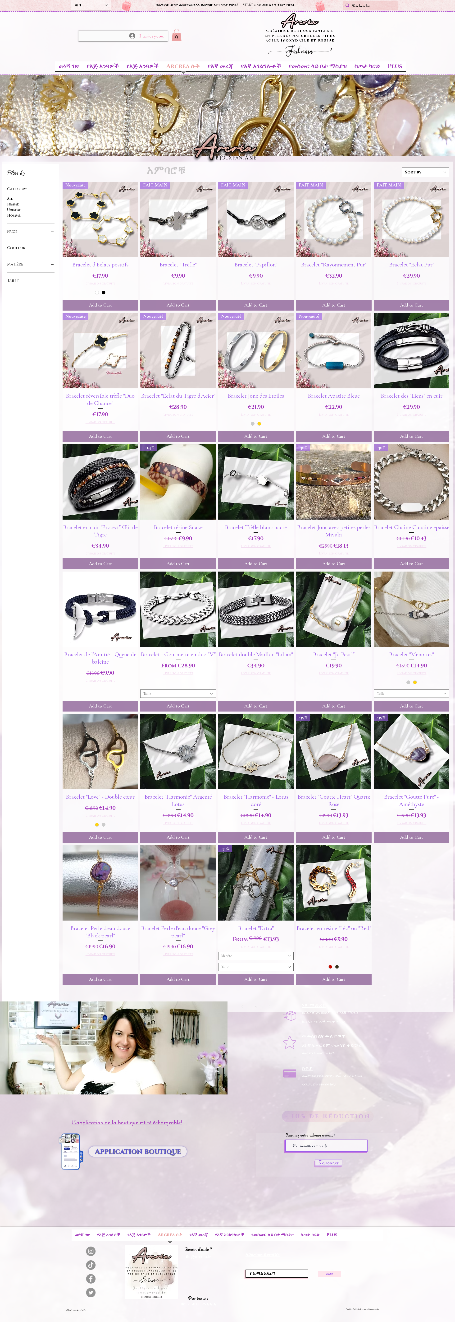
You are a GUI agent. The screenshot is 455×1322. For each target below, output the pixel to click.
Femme (13, 204)
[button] (176, 35)
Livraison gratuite (100, 283)
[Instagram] (106, 1251)
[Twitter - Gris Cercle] (106, 1292)
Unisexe (14, 210)
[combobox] (425, 172)
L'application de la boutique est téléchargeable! (127, 1122)
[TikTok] (106, 1265)
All (10, 198)
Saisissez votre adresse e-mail (309, 1135)
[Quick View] (411, 350)
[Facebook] (106, 1279)
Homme (14, 215)
